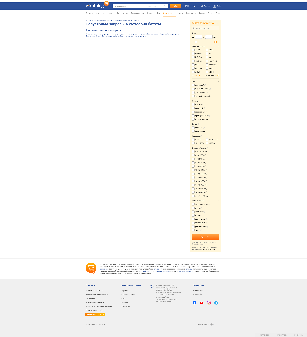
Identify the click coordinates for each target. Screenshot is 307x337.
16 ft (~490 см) (201, 192)
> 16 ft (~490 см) (201, 196)
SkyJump (212, 65)
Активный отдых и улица (123, 20)
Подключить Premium (95, 315)
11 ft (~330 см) (201, 174)
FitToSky (198, 57)
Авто (181, 13)
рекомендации (163, 271)
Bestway (198, 53)
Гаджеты (89, 13)
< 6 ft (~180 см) (201, 151)
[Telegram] (216, 303)
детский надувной (202, 96)
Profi (197, 65)
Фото (111, 13)
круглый (198, 104)
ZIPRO (211, 72)
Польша (124, 302)
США (123, 298)
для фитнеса (200, 92)
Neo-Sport (213, 61)
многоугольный (201, 119)
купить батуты (209, 249)
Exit (210, 53)
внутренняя (200, 131)
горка (197, 215)
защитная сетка (201, 204)
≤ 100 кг (198, 139)
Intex (211, 57)
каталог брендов (186, 271)
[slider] (196, 42)
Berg (211, 50)
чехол (197, 230)
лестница (199, 212)
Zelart (197, 72)
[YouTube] (202, 303)
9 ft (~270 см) (200, 166)
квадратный (200, 112)
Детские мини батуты (93, 36)
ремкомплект (200, 226)
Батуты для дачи (91, 34)
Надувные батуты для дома (169, 34)
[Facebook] (194, 303)
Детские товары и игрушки (103, 20)
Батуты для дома (104, 34)
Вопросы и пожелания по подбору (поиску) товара (203, 243)
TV (118, 13)
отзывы (189, 269)
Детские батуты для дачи (137, 36)
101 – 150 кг (213, 139)
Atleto (197, 50)
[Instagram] (209, 303)
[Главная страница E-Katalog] (97, 6)
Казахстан (125, 306)
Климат (150, 13)
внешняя (198, 128)
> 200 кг (212, 143)
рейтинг (146, 271)
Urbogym (198, 68)
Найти (175, 6)
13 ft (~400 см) (201, 181)
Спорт (210, 13)
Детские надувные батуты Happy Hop (114, 36)
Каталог (88, 20)
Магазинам (90, 298)
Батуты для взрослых (119, 34)
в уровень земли (202, 89)
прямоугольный (201, 116)
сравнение (104, 269)
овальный (199, 108)
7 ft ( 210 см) (200, 159)
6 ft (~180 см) (200, 155)
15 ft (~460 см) (201, 189)
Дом (158, 13)
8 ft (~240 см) (200, 163)
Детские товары (169, 13)
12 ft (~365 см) (201, 177)
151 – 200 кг (200, 143)
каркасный (199, 85)
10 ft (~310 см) (201, 170)
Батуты (136, 20)
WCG (211, 68)
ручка (197, 208)
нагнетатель (200, 219)
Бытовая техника (137, 13)
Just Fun (198, 61)
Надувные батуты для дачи (149, 34)
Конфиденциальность (95, 302)
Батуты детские (133, 34)
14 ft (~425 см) (201, 185)
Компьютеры (101, 13)
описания (158, 269)
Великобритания (128, 294)
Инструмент (191, 13)
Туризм (202, 13)
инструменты (200, 223)
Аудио (125, 13)
